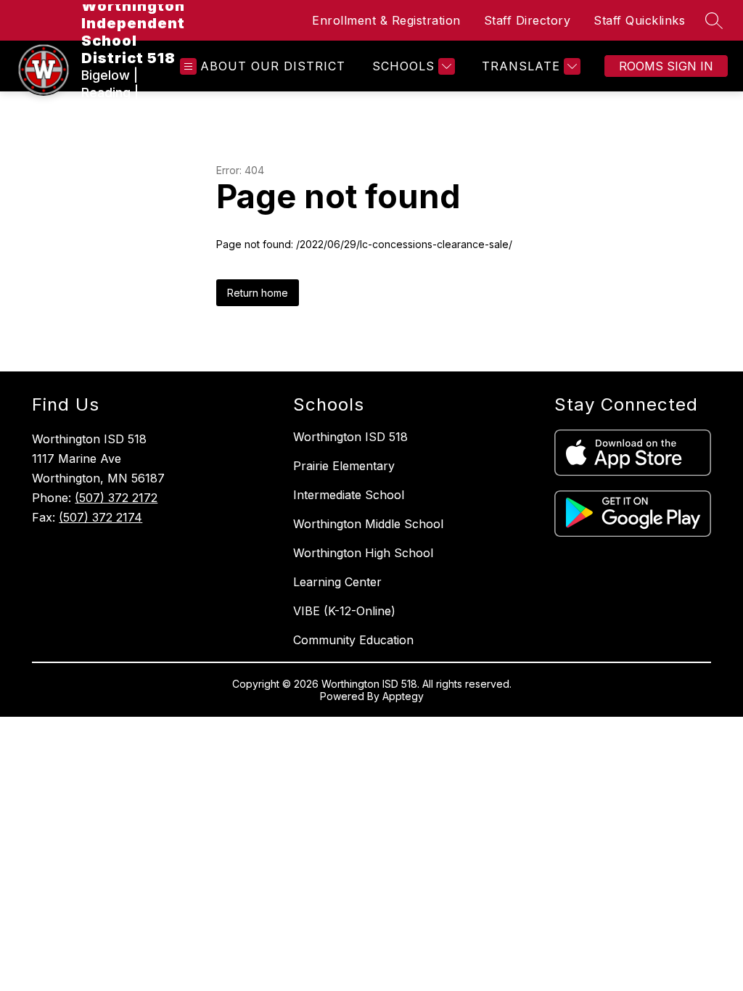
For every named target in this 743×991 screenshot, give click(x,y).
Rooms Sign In (666, 66)
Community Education (353, 640)
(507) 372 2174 (100, 517)
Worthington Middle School (368, 524)
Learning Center (337, 582)
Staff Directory (527, 20)
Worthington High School (363, 553)
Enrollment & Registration (386, 20)
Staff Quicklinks (639, 20)
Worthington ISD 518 (350, 436)
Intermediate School (348, 495)
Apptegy (403, 696)
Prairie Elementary (344, 466)
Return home (257, 293)
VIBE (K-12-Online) (344, 611)
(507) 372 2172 (116, 497)
